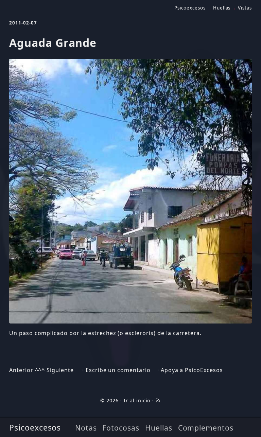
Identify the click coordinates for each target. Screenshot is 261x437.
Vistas (245, 8)
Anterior (21, 370)
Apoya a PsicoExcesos (192, 370)
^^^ (40, 370)
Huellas (158, 428)
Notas (86, 428)
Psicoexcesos (35, 427)
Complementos (206, 428)
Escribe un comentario (118, 370)
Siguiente (60, 370)
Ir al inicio (137, 400)
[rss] (158, 400)
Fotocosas (120, 428)
